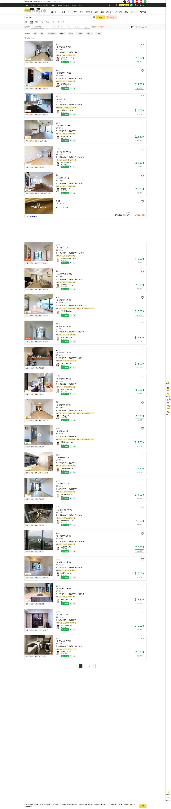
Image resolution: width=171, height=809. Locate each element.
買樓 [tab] (25, 22)
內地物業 (39, 5)
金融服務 (52, 5)
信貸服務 (73, 5)
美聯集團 (26, 5)
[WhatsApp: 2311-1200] (131, 5)
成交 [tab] (36, 22)
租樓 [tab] (31, 22)
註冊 (114, 5)
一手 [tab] (42, 22)
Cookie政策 (28, 807)
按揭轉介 (66, 5)
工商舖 (33, 5)
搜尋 (100, 17)
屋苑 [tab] (47, 22)
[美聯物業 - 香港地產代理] (35, 11)
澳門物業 (46, 5)
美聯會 (79, 5)
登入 (109, 5)
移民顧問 (59, 5)
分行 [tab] (63, 22)
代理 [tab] (58, 22)
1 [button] (80, 666)
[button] (76, 666)
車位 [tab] (52, 22)
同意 (143, 806)
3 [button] (89, 666)
